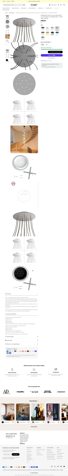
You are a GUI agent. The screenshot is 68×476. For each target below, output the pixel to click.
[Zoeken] (24, 5)
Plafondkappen (11, 12)
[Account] (58, 5)
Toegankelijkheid (35, 472)
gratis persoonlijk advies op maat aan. (50, 66)
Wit (42, 44)
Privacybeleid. (11, 458)
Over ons (4, 1)
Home (6, 12)
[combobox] (14, 5)
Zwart (47, 44)
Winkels (12, 1)
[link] (7, 391)
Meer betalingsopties (51, 57)
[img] (24, 433)
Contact (8, 1)
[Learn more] (42, 22)
